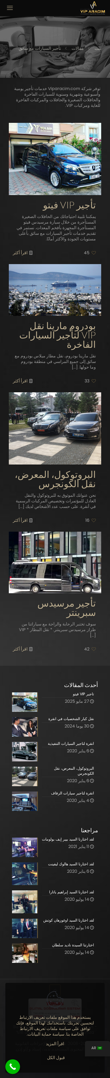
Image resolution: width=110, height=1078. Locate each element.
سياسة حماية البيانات (46, 1034)
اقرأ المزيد (55, 1044)
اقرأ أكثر (20, 253)
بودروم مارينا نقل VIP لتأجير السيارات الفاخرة (57, 335)
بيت (98, 48)
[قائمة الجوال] (9, 8)
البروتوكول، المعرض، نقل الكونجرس (55, 479)
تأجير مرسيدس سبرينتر (66, 608)
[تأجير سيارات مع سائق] (92, 8)
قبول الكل (56, 1058)
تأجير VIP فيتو (69, 205)
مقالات (78, 48)
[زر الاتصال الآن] (12, 1066)
